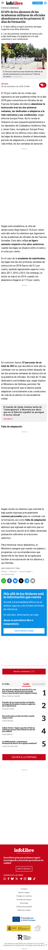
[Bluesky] (12, 879)
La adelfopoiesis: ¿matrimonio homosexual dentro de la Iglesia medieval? (19, 742)
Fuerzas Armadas (7, 574)
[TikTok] (34, 879)
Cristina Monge (7, 721)
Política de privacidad (24, 907)
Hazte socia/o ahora (24, 631)
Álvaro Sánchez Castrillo (11, 696)
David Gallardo (7, 734)
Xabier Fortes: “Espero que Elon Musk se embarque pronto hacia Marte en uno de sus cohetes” (18, 729)
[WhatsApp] (4, 879)
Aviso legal (24, 903)
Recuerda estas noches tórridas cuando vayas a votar (18, 717)
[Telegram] (21, 879)
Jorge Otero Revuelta (10, 746)
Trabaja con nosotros (24, 896)
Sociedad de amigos (24, 899)
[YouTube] (29, 879)
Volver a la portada (24, 757)
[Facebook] (8, 879)
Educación (13, 571)
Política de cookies (24, 910)
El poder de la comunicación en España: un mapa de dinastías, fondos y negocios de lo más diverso (18, 704)
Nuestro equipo (24, 892)
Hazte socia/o (24, 869)
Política (4, 571)
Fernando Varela (8, 709)
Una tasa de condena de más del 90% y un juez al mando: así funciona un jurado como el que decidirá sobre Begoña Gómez (19, 691)
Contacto (24, 889)
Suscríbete (37, 3)
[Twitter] (16, 879)
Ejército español (25, 571)
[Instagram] (25, 879)
